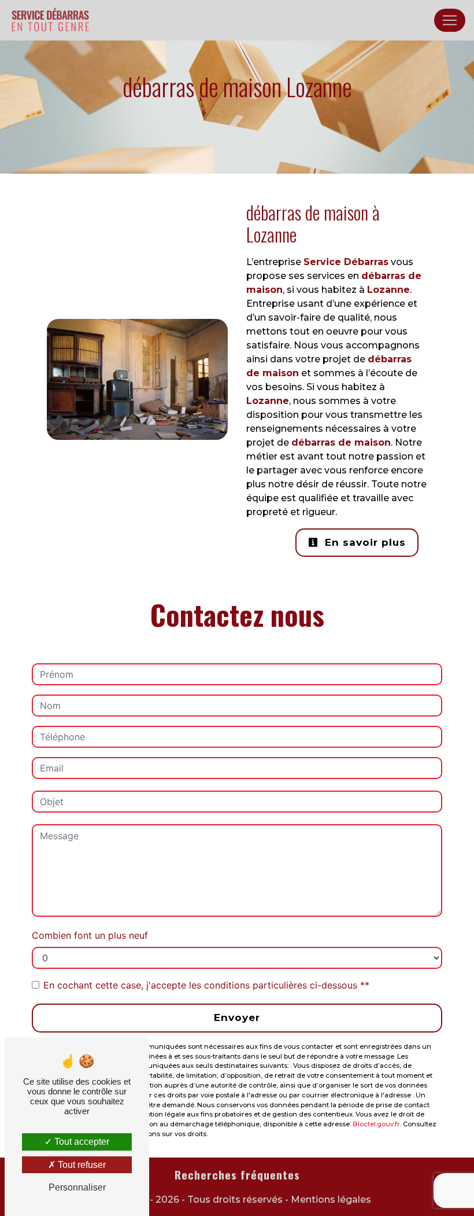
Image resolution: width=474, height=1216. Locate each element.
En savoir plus (363, 542)
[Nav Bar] (449, 20)
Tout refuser (80, 1165)
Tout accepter (80, 1142)
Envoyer (237, 1017)
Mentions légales (329, 1199)
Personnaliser (77, 1187)
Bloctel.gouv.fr (376, 1124)
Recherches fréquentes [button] (237, 1175)
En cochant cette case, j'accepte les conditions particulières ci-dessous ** (206, 985)
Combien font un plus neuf (90, 935)
